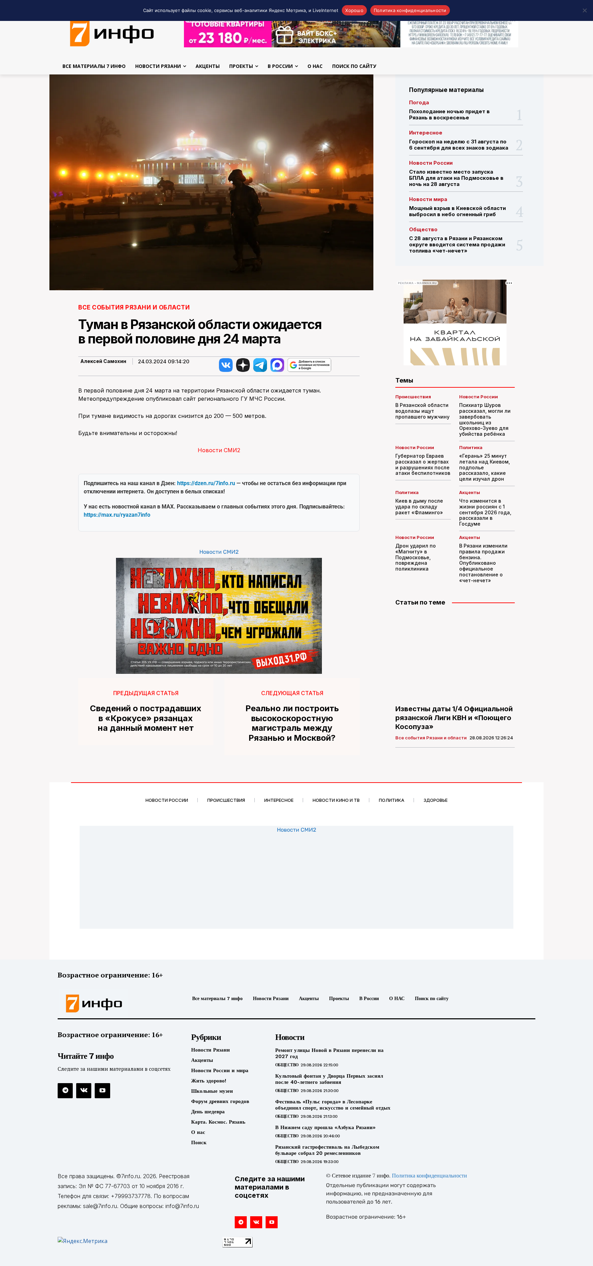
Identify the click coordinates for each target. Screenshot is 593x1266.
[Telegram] (65, 1090)
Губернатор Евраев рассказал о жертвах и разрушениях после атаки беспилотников (422, 464)
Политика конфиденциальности (429, 1176)
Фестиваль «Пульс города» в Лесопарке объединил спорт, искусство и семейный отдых (333, 1105)
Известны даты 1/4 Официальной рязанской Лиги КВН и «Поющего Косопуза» (454, 718)
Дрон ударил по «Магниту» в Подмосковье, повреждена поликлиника (415, 557)
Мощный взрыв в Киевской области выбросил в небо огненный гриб (457, 211)
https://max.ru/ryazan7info (117, 515)
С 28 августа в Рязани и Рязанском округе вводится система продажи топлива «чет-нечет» (457, 244)
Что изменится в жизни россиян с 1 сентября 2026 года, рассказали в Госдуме (485, 512)
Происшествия (413, 397)
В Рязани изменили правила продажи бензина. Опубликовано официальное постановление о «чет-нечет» (483, 563)
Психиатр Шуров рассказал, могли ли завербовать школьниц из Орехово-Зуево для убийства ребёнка (485, 419)
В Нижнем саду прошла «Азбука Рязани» (325, 1127)
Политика (470, 447)
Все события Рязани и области (134, 307)
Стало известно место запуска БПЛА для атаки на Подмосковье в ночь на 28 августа (456, 177)
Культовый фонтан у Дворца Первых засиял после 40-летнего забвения (329, 1079)
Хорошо (354, 10)
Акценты (469, 492)
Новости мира (428, 199)
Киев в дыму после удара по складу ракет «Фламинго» (419, 506)
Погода (419, 102)
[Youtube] (102, 1090)
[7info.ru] (112, 32)
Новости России (431, 162)
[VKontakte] (83, 1090)
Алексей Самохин (103, 361)
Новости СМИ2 (219, 450)
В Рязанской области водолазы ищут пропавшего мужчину (422, 411)
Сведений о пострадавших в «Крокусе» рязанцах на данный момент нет (145, 718)
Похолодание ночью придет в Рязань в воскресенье (449, 114)
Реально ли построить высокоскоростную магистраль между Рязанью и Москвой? (292, 723)
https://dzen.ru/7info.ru (206, 483)
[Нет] (584, 10)
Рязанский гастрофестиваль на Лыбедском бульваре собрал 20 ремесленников (327, 1150)
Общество (423, 229)
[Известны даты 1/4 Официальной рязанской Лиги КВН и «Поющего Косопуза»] (455, 656)
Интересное (425, 132)
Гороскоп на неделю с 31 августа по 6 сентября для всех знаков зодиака (458, 144)
